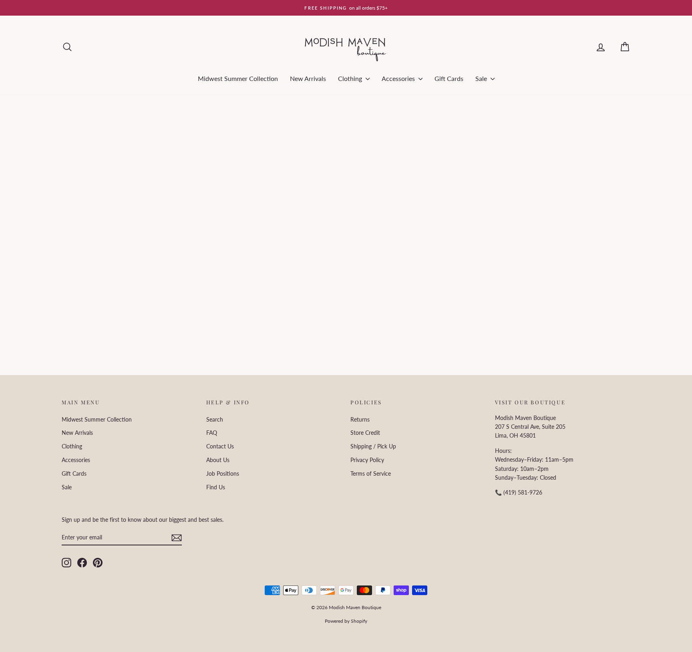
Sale (482, 78)
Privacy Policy (367, 459)
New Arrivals (308, 78)
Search (214, 419)
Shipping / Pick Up (373, 446)
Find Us (215, 487)
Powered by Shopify (346, 621)
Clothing (351, 78)
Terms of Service (370, 473)
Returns (360, 419)
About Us (217, 459)
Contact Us (220, 446)
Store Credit (365, 432)
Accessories (399, 78)
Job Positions (222, 473)
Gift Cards (449, 78)
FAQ (211, 432)
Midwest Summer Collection (238, 78)
